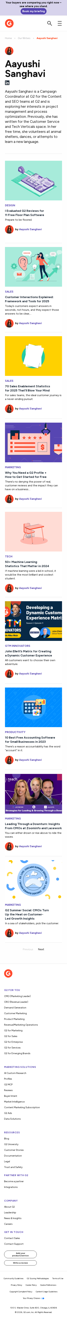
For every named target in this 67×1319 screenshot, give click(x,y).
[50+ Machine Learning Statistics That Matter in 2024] (33, 531)
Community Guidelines (13, 1278)
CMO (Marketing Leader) (17, 996)
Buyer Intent (10, 1096)
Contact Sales (12, 1238)
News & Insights (12, 1218)
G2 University (11, 1144)
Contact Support (14, 1243)
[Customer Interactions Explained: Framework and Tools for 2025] (33, 266)
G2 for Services (12, 1047)
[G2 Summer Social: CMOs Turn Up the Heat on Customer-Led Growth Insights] (33, 879)
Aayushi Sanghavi (30, 229)
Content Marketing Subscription (22, 1107)
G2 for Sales (10, 1036)
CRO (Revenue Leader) (16, 1001)
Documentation (13, 1155)
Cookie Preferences (48, 1285)
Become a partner (14, 1181)
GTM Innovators (17, 645)
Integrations (11, 1187)
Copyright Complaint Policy (21, 1292)
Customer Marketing (15, 1013)
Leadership (10, 1212)
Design (10, 205)
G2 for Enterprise (13, 1041)
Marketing (13, 467)
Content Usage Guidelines (46, 1292)
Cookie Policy (31, 1285)
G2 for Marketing (13, 1030)
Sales (9, 291)
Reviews (8, 1090)
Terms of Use (57, 1278)
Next (41, 949)
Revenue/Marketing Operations (21, 1024)
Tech (8, 556)
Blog (6, 1138)
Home (8, 38)
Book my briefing (33, 11)
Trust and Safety (13, 1167)
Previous (28, 949)
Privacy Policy (16, 1285)
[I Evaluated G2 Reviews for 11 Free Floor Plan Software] (33, 180)
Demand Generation (15, 1007)
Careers (8, 1224)
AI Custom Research (15, 1073)
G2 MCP (8, 1084)
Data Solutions (12, 1118)
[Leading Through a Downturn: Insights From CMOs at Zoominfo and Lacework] (33, 793)
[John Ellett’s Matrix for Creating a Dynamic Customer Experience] (33, 621)
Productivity (15, 732)
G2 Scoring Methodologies (38, 1278)
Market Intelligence (14, 1101)
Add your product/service (20, 1254)
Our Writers (24, 38)
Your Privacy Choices (32, 1298)
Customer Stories (14, 1150)
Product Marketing (14, 1019)
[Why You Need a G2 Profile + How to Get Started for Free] (33, 442)
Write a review (20, 1263)
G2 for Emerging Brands (17, 1053)
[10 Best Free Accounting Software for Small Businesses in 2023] (33, 707)
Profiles (8, 1078)
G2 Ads (8, 1113)
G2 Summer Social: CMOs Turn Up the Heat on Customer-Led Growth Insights (27, 914)
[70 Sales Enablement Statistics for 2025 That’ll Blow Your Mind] (33, 356)
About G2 (9, 1206)
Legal (7, 1161)
